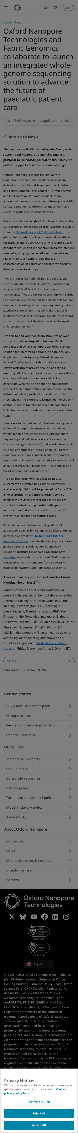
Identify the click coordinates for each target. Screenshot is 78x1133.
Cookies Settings (38, 1101)
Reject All (39, 1113)
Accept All (39, 1125)
